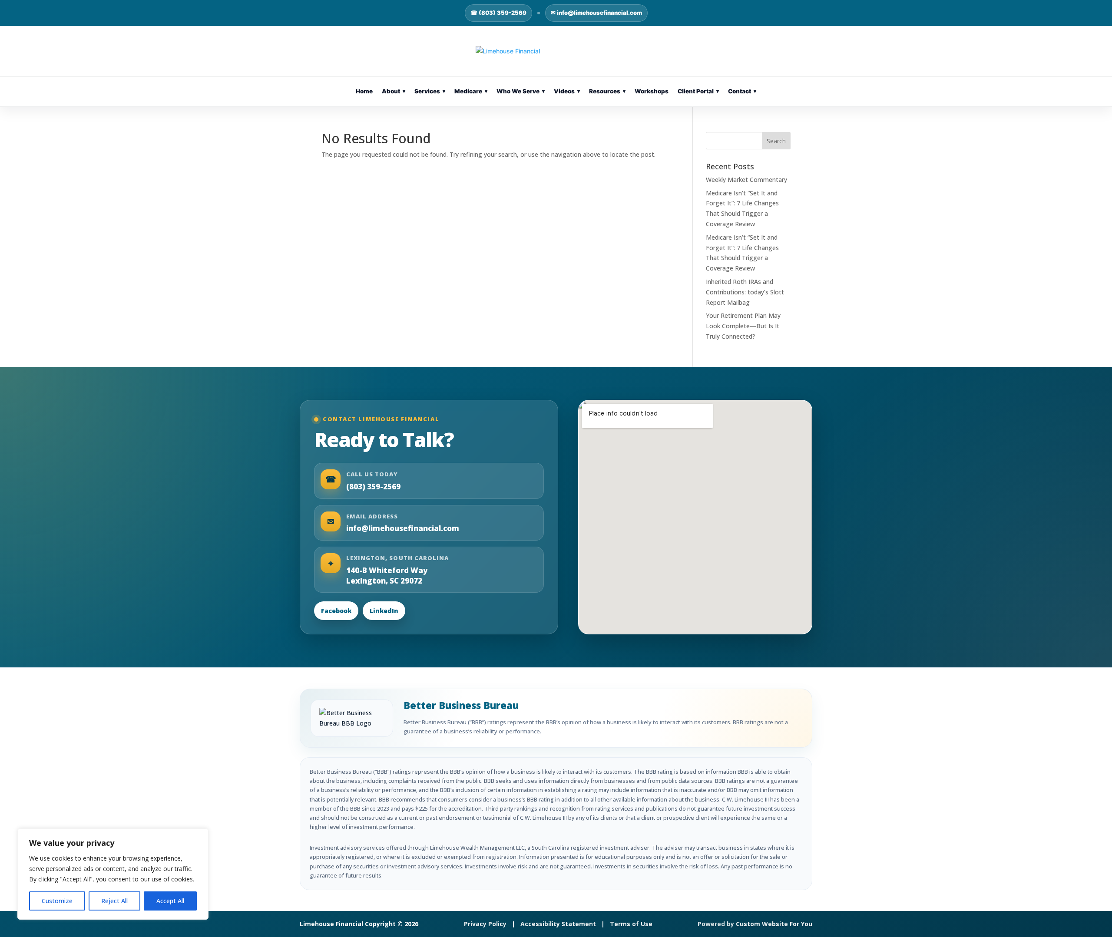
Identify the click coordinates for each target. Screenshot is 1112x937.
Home (364, 91)
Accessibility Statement (558, 924)
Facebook (336, 611)
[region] (112, 874)
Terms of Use (631, 924)
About (393, 91)
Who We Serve (520, 91)
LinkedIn (384, 611)
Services (429, 91)
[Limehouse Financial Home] (556, 51)
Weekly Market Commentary (746, 179)
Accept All (170, 901)
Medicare (470, 91)
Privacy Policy (485, 924)
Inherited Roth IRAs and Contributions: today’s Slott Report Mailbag (745, 292)
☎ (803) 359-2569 (498, 12)
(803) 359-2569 (373, 487)
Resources (607, 91)
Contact (742, 91)
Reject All (114, 901)
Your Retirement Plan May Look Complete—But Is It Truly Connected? (743, 325)
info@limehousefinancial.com (402, 528)
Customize (57, 901)
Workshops (652, 91)
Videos (567, 91)
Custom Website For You (774, 924)
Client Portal (698, 91)
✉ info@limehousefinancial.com (596, 12)
